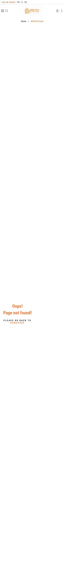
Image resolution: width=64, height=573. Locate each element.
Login (3, 2)
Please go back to (17, 321)
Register (11, 2)
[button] (2, 11)
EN (18, 2)
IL (22, 2)
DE (26, 2)
